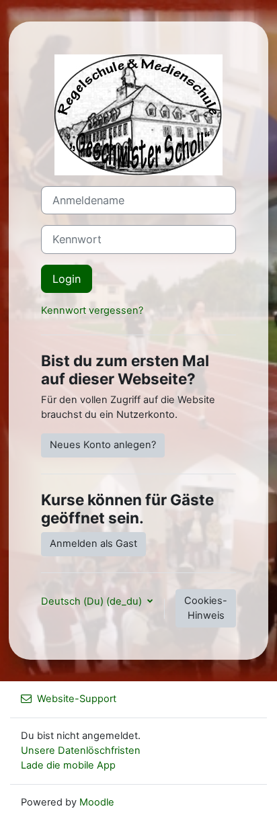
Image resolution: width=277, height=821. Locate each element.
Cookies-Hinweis (205, 608)
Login (66, 279)
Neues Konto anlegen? (103, 445)
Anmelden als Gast (93, 543)
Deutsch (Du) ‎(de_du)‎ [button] (93, 601)
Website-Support (76, 699)
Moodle (96, 802)
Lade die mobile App (68, 765)
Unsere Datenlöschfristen (81, 750)
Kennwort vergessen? (92, 310)
